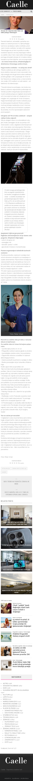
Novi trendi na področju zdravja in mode (16, 482)
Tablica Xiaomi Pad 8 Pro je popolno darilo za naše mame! (16, 570)
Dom (5, 688)
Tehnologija (8, 717)
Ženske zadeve (9, 728)
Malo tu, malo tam (12, 733)
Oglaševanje (15, 778)
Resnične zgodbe (10, 704)
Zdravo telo (10, 726)
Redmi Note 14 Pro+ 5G (19, 468)
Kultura (6, 695)
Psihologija (9, 724)
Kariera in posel (11, 731)
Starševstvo (8, 715)
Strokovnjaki (10, 737)
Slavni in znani (9, 708)
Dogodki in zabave (10, 686)
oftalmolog (6, 468)
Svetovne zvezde (12, 713)
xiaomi (4, 472)
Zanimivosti (10, 740)
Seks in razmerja (10, 706)
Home (2, 14)
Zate (7, 742)
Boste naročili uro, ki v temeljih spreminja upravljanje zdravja (16, 493)
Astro (5, 683)
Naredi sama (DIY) (10, 701)
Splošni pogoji (25, 778)
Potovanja (9, 735)
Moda (5, 699)
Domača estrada (12, 710)
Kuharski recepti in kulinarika (16, 690)
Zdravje (6, 719)
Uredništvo (7, 778)
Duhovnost (10, 722)
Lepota (6, 697)
